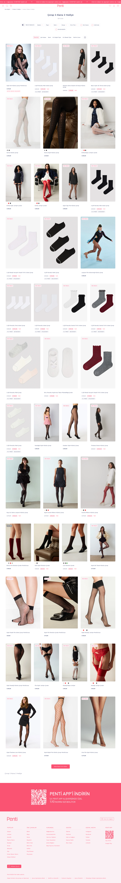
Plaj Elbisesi (30, 851)
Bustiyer (9, 843)
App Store (108, 840)
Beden (39, 25)
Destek (68, 827)
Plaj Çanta (29, 854)
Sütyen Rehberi (11, 857)
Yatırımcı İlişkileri (51, 837)
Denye (63, 25)
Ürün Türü (73, 25)
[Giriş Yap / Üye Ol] (114, 6)
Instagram (88, 831)
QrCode (109, 835)
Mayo (28, 834)
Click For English (108, 819)
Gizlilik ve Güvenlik (53, 878)
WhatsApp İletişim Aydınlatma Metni (96, 878)
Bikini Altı (29, 845)
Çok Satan (43, 37)
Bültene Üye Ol (15, 866)
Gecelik (9, 837)
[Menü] (3, 6)
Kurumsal (50, 827)
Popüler (10, 827)
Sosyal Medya (91, 827)
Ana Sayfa (7, 9)
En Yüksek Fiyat (67, 37)
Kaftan (28, 848)
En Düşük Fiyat (57, 37)
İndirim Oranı (76, 37)
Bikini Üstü (30, 843)
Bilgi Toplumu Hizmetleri (53, 845)
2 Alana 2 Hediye (16, 9)
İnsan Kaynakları (50, 840)
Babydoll (9, 848)
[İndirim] (11, 6)
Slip (8, 851)
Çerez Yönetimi (79, 878)
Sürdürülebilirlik (50, 834)
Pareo (28, 837)
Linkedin (88, 843)
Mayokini (29, 840)
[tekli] (85, 37)
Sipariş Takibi (69, 840)
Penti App (108, 827)
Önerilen (36, 37)
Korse (8, 845)
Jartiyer (9, 834)
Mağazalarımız (50, 831)
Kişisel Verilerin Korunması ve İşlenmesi (18, 878)
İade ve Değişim (70, 837)
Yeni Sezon (86, 25)
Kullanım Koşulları (66, 878)
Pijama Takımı (11, 840)
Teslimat (68, 834)
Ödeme (68, 831)
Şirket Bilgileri (50, 843)
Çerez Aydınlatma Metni (38, 878)
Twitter (88, 837)
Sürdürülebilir (61, 29)
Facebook (88, 834)
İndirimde (96, 25)
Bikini (28, 831)
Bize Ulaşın (69, 843)
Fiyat (47, 25)
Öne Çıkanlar (31, 827)
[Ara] (7, 6)
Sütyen (9, 831)
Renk (55, 25)
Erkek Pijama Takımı (12, 854)
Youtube (88, 840)
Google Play (108, 843)
